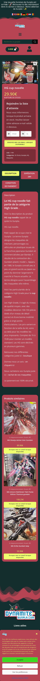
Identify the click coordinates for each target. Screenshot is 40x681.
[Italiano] (21, 14)
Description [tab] (10, 173)
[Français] (12, 14)
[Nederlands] (29, 14)
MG (30, 437)
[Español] (18, 14)
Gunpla (23, 155)
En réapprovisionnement (16, 437)
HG (28, 155)
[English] (15, 14)
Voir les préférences (20, 672)
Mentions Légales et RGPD (20, 678)
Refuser (20, 666)
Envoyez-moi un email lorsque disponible (20, 143)
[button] (37, 634)
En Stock (18, 155)
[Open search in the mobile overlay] (20, 41)
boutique (27, 355)
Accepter (20, 660)
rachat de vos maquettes (19, 374)
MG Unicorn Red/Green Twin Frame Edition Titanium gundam (20, 493)
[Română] (32, 14)
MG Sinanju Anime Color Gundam (20, 440)
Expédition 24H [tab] (29, 175)
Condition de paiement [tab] (10, 184)
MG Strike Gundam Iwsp (20, 546)
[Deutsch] (24, 14)
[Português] (27, 14)
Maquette (9, 158)
